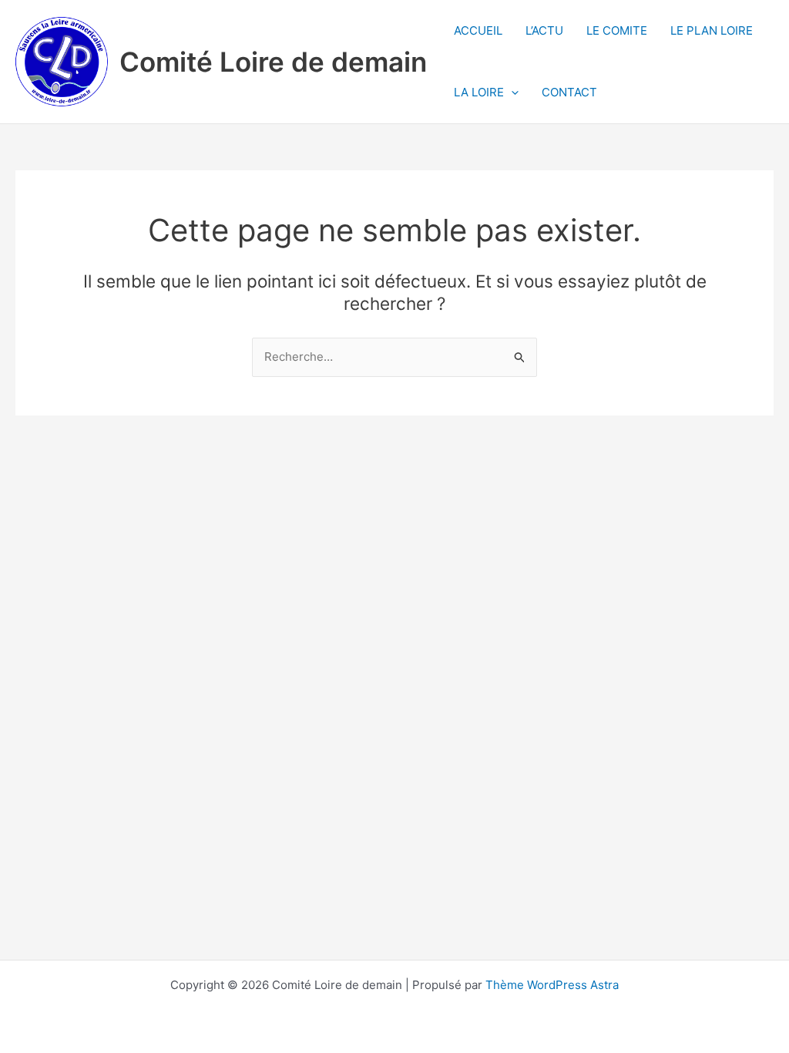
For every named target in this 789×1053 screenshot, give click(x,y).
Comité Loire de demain (273, 61)
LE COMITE (616, 30)
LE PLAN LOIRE (711, 30)
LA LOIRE (479, 92)
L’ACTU (544, 30)
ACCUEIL (478, 30)
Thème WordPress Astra (552, 984)
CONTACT (569, 92)
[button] (511, 92)
